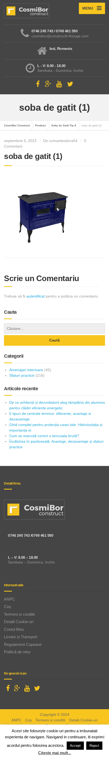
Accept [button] (75, 746)
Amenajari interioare (26, 370)
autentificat (35, 296)
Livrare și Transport (20, 636)
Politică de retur (17, 652)
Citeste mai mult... (54, 753)
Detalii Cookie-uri (18, 621)
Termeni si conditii (19, 614)
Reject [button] (94, 746)
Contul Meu (14, 629)
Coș (7, 606)
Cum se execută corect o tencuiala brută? (44, 436)
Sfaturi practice (21, 375)
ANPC (9, 599)
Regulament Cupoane (23, 644)
